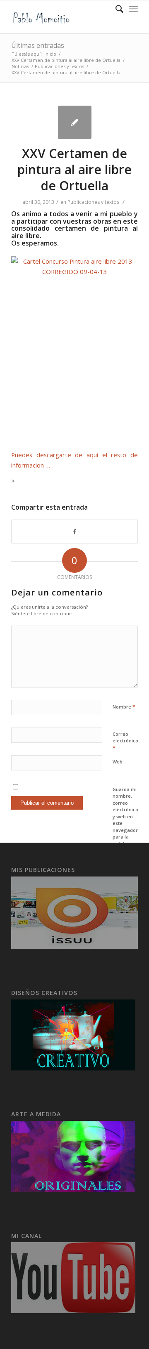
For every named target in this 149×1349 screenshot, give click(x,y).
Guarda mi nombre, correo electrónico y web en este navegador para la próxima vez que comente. (125, 823)
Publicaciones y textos (59, 66)
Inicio (50, 54)
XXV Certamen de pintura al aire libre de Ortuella (66, 60)
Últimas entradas (37, 45)
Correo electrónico (125, 741)
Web (118, 761)
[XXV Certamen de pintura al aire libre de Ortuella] (74, 122)
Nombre (124, 706)
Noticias (20, 66)
